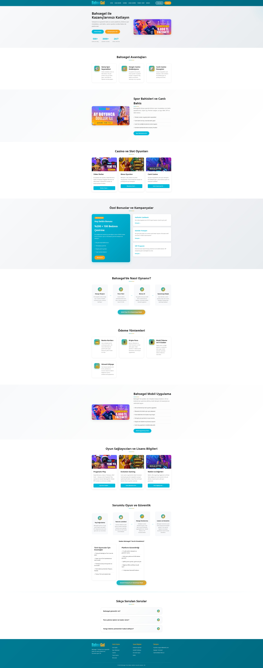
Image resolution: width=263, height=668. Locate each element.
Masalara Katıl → (131, 186)
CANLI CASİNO (132, 3)
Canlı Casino (115, 655)
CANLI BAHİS (118, 3)
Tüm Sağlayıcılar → (158, 485)
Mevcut (162, 652)
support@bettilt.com (163, 647)
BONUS (148, 3)
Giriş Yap (159, 3)
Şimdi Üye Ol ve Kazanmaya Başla (131, 312)
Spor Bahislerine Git (141, 133)
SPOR (111, 3)
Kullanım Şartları (137, 647)
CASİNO (125, 3)
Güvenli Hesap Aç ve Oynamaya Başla (131, 583)
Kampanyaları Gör (113, 31)
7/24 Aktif (160, 650)
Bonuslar (114, 658)
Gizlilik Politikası (137, 650)
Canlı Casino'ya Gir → (159, 186)
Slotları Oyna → (104, 188)
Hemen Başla (97, 31)
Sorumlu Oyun (136, 652)
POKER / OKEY (141, 3)
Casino (114, 652)
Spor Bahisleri (116, 650)
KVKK (134, 655)
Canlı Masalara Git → (131, 485)
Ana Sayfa (114, 647)
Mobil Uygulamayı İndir (142, 430)
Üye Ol (167, 3)
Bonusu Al (100, 257)
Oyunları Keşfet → (104, 485)
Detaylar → (138, 223)
